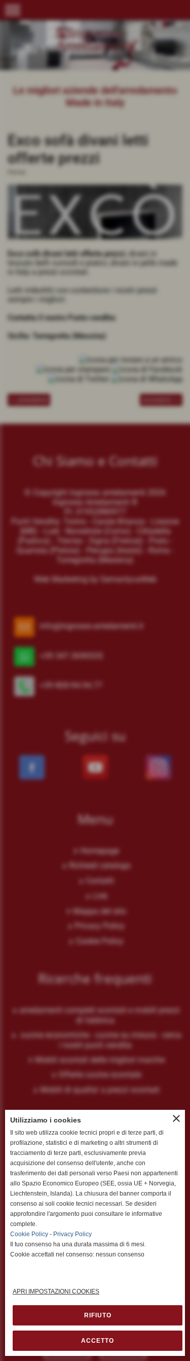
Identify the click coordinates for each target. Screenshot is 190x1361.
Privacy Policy (72, 1234)
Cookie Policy (29, 1234)
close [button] (176, 1118)
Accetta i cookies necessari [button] (97, 1315)
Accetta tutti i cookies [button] (97, 1341)
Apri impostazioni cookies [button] (56, 1291)
